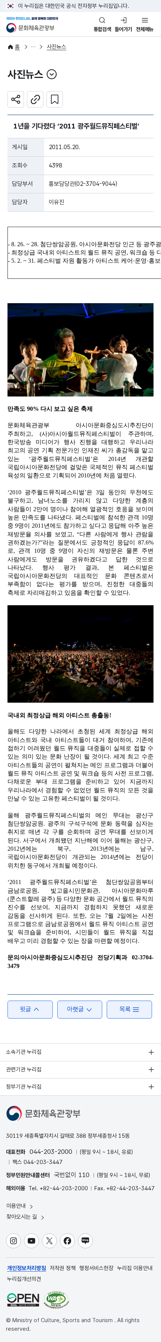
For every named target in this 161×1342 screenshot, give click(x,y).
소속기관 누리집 (24, 1052)
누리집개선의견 (24, 1279)
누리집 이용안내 (135, 1268)
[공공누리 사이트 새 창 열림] (23, 1300)
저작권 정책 (63, 1268)
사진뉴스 (56, 46)
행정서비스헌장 (96, 1268)
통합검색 (102, 29)
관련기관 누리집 (24, 1069)
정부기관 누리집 (24, 1086)
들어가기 (123, 29)
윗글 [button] (25, 1009)
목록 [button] (125, 1009)
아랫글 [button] (75, 1009)
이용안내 (16, 1206)
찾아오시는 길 (22, 1216)
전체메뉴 (145, 29)
